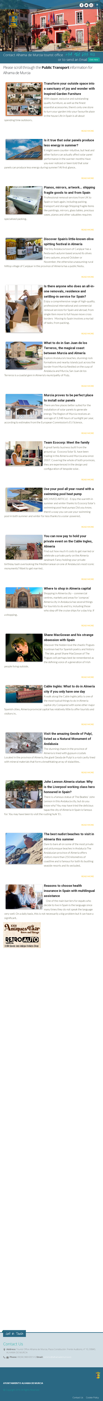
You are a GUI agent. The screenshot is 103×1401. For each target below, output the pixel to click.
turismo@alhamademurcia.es (57, 1357)
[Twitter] (86, 5)
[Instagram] (91, 5)
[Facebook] (82, 5)
